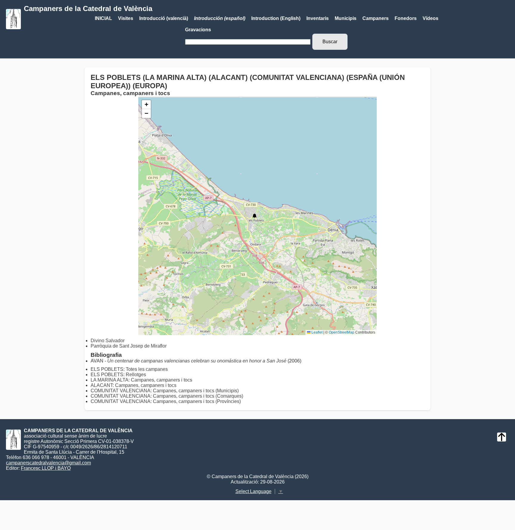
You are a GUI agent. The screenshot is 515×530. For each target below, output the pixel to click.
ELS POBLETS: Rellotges (118, 374)
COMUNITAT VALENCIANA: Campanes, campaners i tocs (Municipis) (165, 390)
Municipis (345, 18)
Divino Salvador (108, 340)
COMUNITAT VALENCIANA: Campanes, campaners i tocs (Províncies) (166, 401)
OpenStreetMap (341, 332)
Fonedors (406, 18)
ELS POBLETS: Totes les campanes (129, 369)
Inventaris (317, 18)
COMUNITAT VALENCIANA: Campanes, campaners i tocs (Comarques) (167, 396)
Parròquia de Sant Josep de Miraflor (129, 345)
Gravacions (198, 29)
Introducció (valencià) (163, 18)
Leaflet (316, 332)
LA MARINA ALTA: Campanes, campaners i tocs (141, 379)
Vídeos (430, 18)
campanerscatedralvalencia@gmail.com (48, 462)
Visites (125, 18)
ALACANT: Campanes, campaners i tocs (133, 385)
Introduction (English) (275, 18)
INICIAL (103, 18)
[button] (255, 216)
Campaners (375, 18)
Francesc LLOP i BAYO (46, 468)
